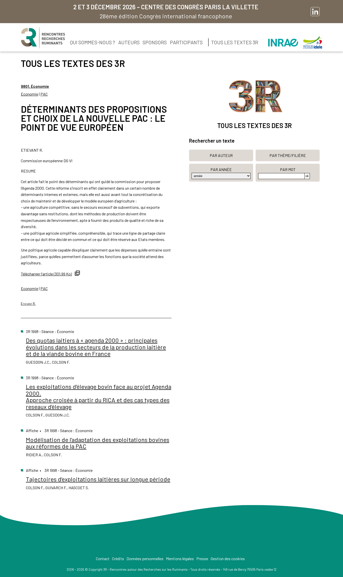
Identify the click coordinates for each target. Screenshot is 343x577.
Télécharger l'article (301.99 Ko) (46, 273)
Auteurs (129, 42)
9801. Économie (35, 86)
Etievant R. (28, 303)
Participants (186, 42)
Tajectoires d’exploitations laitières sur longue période (98, 479)
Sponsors (155, 42)
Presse (202, 558)
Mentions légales (180, 558)
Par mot (288, 169)
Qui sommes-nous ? (92, 42)
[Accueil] (43, 38)
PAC (44, 94)
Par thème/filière (287, 155)
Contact (102, 558)
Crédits (118, 558)
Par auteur (221, 155)
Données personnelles (145, 558)
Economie (29, 94)
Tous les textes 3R (234, 42)
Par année (221, 169)
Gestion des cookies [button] (228, 558)
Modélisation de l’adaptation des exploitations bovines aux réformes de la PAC (97, 443)
